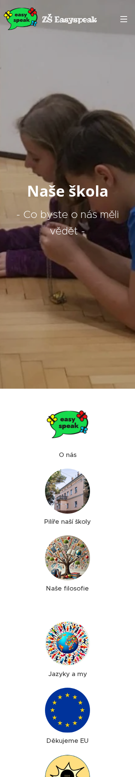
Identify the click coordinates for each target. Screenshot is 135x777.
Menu (123, 18)
